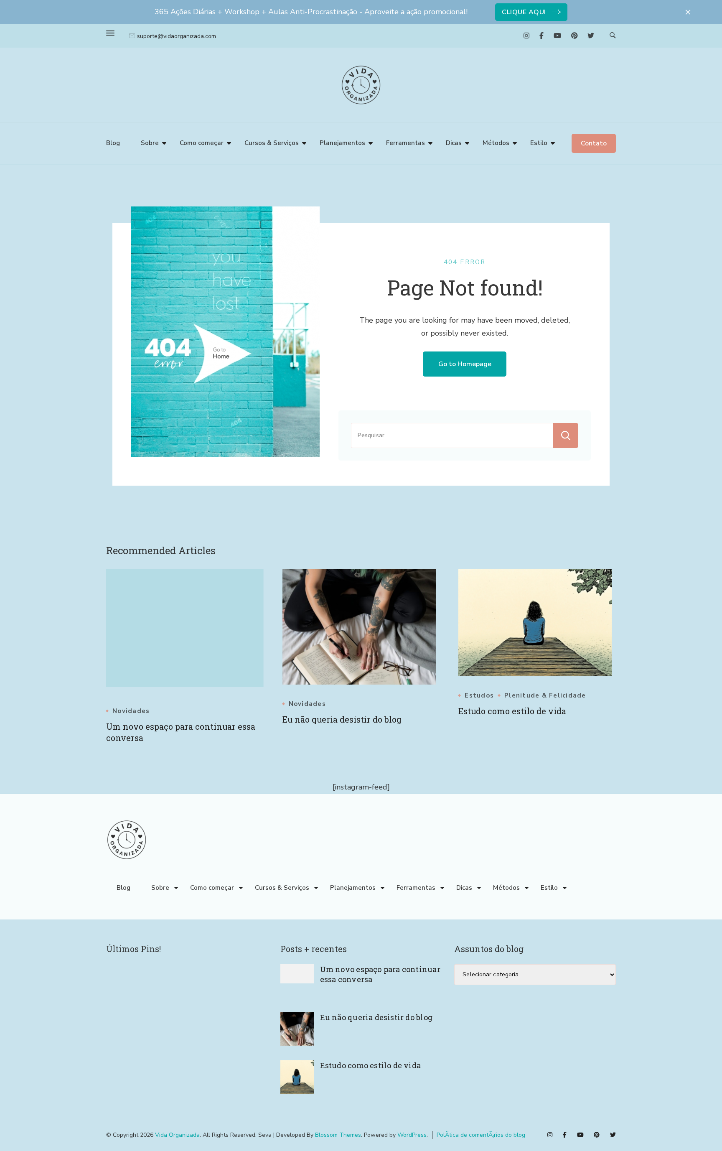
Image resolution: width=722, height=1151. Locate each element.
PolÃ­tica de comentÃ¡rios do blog (481, 1135)
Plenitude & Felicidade (545, 696)
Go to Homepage (464, 364)
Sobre (150, 143)
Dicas (454, 143)
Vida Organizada (177, 1135)
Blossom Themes (338, 1135)
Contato (594, 143)
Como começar (202, 143)
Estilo (538, 143)
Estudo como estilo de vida (512, 710)
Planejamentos (342, 143)
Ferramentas (405, 143)
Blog (113, 143)
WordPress (412, 1135)
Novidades (131, 711)
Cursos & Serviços (271, 143)
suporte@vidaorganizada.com (176, 36)
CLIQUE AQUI (524, 12)
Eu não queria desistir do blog (342, 719)
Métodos (496, 143)
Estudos (479, 696)
